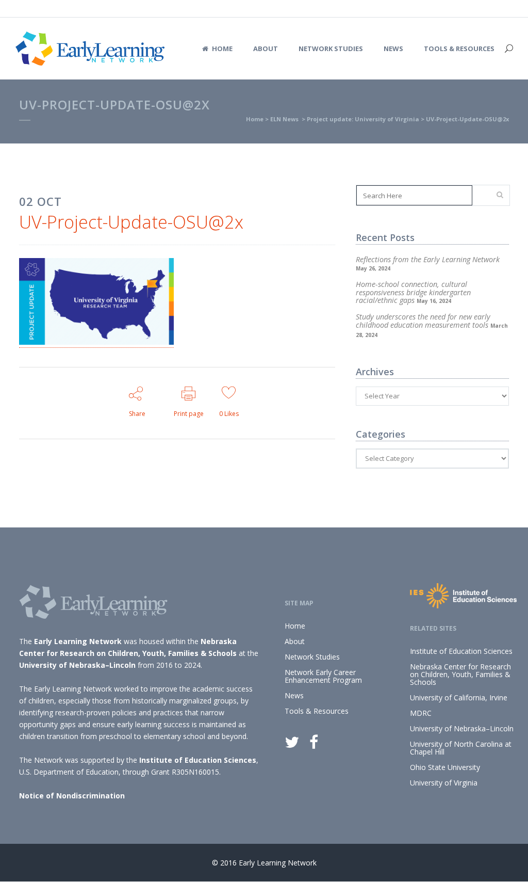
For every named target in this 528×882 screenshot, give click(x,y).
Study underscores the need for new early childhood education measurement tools (423, 321)
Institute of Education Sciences (197, 760)
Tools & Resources (317, 711)
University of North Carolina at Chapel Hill (461, 748)
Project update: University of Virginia (363, 119)
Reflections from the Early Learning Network (428, 259)
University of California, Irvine (458, 697)
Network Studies (312, 657)
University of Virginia (443, 783)
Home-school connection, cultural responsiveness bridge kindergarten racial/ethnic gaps (413, 292)
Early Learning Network (78, 641)
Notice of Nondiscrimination (72, 795)
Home (254, 119)
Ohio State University (445, 767)
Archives (375, 371)
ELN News (284, 119)
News (294, 695)
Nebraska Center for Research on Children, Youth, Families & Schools (460, 674)
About (295, 641)
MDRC (421, 713)
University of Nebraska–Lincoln (77, 665)
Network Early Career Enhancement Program (323, 676)
